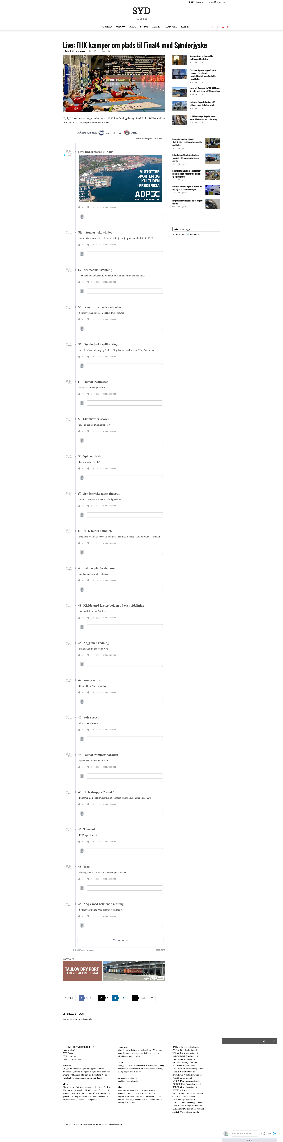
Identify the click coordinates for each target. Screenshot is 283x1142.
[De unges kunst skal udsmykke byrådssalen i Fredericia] (179, 60)
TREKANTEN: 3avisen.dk (183, 1059)
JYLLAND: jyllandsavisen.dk (184, 1050)
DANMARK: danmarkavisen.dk (185, 1047)
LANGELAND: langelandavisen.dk (187, 1105)
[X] (228, 26)
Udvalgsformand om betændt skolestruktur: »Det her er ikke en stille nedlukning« (187, 142)
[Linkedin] (223, 26)
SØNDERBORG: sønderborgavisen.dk (188, 1068)
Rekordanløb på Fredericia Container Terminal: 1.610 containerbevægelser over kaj (186, 158)
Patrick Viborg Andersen (75, 51)
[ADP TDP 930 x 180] (114, 971)
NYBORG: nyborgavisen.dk (184, 1099)
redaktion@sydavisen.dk (128, 1081)
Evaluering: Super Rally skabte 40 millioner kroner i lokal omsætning (202, 104)
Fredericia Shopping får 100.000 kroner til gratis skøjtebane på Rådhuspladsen (205, 89)
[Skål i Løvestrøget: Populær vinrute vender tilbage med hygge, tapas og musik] (179, 120)
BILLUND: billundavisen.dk (184, 1065)
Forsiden (107, 26)
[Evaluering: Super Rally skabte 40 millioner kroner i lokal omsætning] (179, 106)
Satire (185, 26)
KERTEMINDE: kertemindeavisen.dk (188, 1108)
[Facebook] (212, 26)
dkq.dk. (100, 1077)
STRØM (144, 26)
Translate (194, 234)
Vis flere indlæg (120, 939)
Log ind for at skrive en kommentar (78, 1018)
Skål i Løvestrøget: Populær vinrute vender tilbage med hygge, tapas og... (204, 118)
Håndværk (171, 26)
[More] (152, 998)
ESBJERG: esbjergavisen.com (184, 1062)
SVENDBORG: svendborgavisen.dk (187, 1102)
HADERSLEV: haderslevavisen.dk (186, 1074)
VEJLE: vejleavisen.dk (182, 1090)
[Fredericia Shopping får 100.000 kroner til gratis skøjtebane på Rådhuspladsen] (179, 92)
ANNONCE (68, 959)
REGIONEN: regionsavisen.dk (185, 1053)
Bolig (132, 26)
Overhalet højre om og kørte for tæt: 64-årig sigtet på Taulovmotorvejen (187, 188)
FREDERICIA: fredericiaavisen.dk (187, 1084)
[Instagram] (217, 26)
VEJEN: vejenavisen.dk (182, 1077)
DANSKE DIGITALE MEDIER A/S (78, 1046)
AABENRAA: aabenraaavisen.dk (186, 1081)
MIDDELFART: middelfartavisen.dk (187, 1093)
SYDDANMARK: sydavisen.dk (185, 1056)
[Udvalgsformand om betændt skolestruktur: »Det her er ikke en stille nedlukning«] (212, 143)
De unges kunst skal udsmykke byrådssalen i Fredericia (201, 58)
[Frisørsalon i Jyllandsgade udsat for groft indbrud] (212, 204)
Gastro (156, 26)
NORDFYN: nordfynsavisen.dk (185, 1111)
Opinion (120, 26)
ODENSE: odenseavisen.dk (183, 1096)
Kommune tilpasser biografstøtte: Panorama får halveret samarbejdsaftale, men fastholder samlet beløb (203, 75)
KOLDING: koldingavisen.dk (184, 1087)
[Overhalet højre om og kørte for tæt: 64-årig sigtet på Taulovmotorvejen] (212, 190)
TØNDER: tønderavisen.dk (183, 1071)
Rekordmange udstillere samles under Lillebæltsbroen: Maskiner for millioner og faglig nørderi (186, 173)
